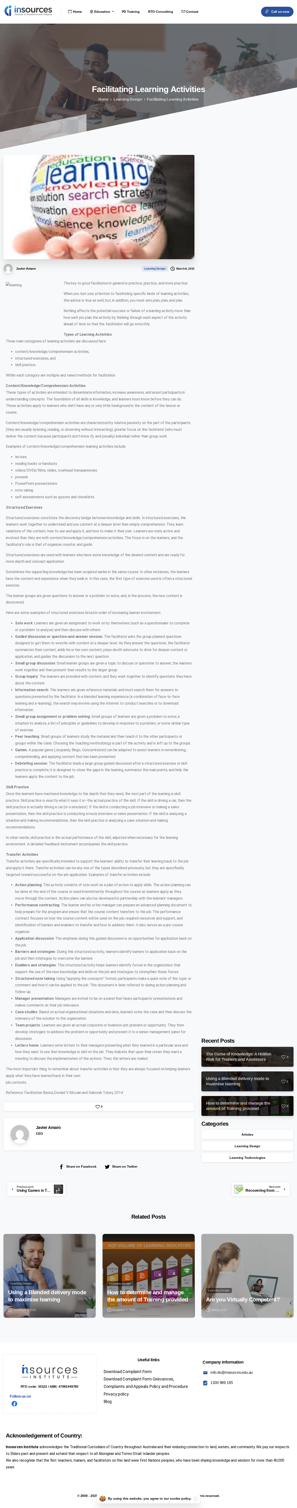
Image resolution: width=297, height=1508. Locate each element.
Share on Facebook (81, 1166)
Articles (247, 1134)
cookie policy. (180, 1498)
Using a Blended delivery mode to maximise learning (47, 1296)
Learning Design (127, 99)
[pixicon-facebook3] (14, 1404)
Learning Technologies (247, 1158)
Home (103, 99)
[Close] (195, 1498)
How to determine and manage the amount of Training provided (147, 1296)
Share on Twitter (124, 1166)
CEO (39, 1133)
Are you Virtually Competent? (243, 1299)
